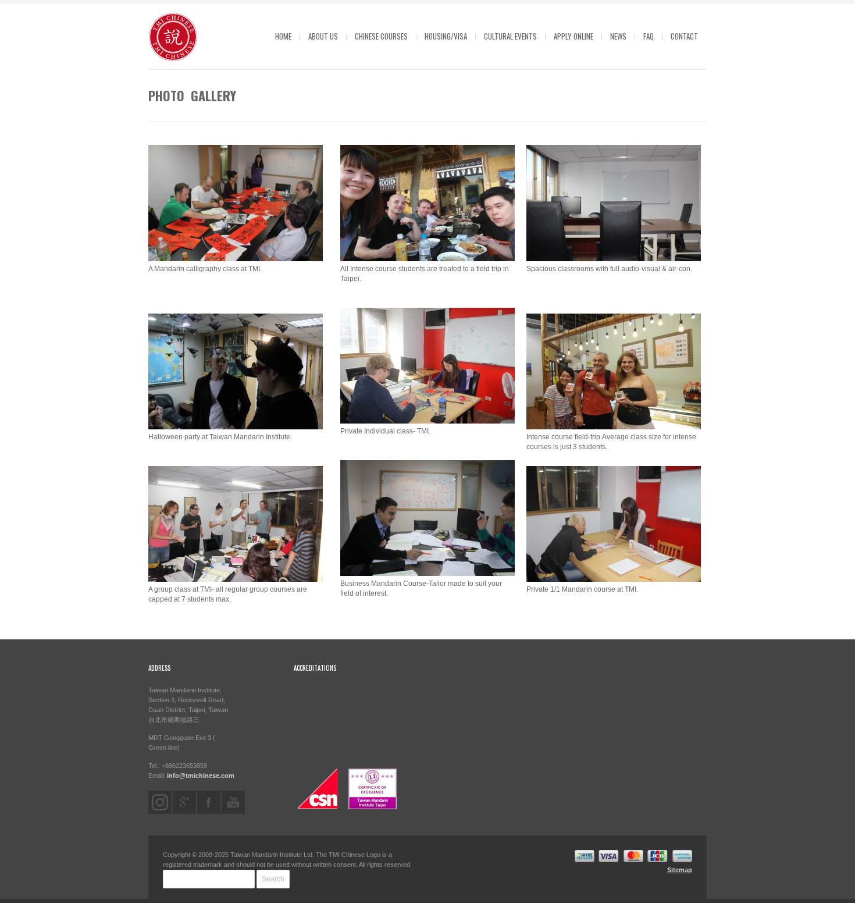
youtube (233, 802)
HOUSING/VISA (446, 36)
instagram (160, 802)
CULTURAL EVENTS (510, 36)
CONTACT (684, 36)
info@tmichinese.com (200, 775)
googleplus (184, 802)
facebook (208, 802)
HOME (283, 36)
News (618, 36)
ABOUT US (323, 36)
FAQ (648, 36)
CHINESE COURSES (381, 36)
